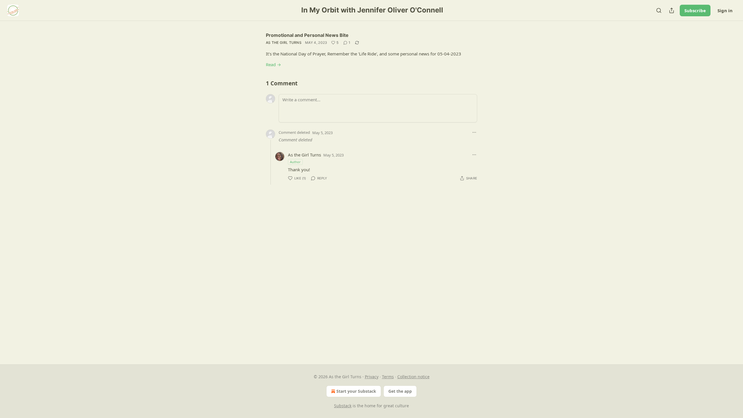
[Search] (659, 10)
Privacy (371, 376)
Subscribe (695, 10)
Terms (388, 376)
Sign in (725, 10)
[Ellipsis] (474, 132)
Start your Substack (356, 391)
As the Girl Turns (284, 42)
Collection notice (413, 376)
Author (295, 162)
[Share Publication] (671, 10)
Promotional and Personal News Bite (307, 35)
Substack (342, 405)
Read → (273, 64)
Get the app (400, 391)
